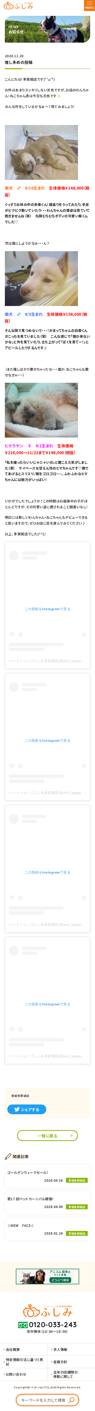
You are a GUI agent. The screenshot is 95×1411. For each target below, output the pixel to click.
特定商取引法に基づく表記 (24, 1361)
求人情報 (60, 1349)
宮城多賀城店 (20, 1096)
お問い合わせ (16, 1374)
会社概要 (13, 1349)
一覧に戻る (47, 1136)
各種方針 (60, 1361)
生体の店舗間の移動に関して (65, 1374)
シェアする (30, 1109)
